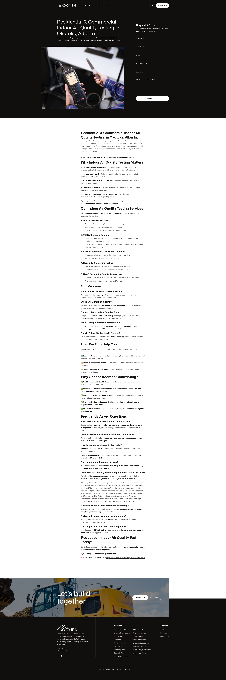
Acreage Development (141, 643)
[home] (67, 5)
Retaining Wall (119, 650)
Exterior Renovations (122, 633)
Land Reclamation (121, 656)
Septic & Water (119, 653)
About (98, 5)
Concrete (117, 639)
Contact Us (164, 636)
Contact (106, 5)
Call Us (156, 597)
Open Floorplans (139, 629)
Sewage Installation (140, 646)
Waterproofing (138, 636)
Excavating (118, 646)
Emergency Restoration (142, 650)
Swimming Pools (139, 653)
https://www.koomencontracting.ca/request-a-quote (125, 558)
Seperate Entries (139, 633)
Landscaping (119, 636)
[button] (87, 5)
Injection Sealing (139, 639)
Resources (164, 633)
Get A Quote (162, 5)
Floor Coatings (119, 643)
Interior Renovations (121, 629)
